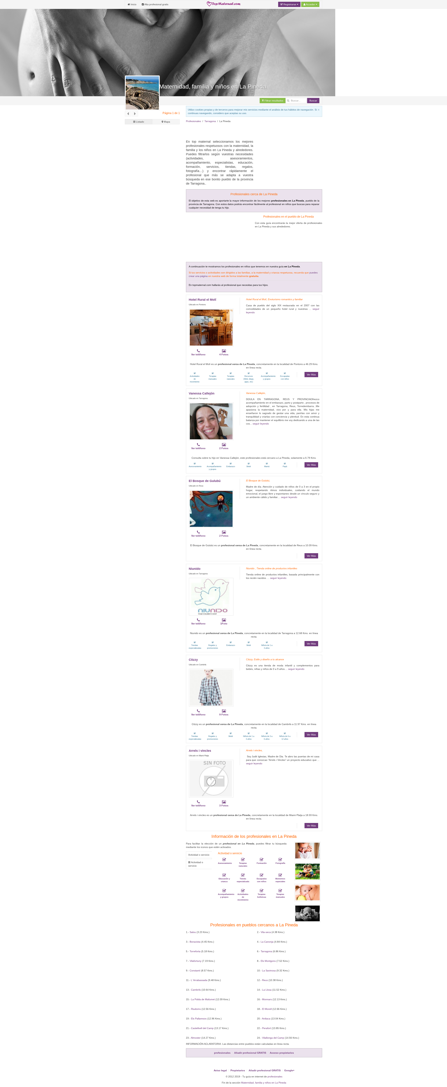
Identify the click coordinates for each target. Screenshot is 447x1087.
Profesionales (193, 121)
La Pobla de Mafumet (203, 999)
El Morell (267, 1009)
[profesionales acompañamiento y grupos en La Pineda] (224, 891)
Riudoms (196, 1009)
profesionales (275, 1076)
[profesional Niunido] (211, 597)
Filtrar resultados (273, 100)
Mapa (166, 121)
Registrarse (290, 4)
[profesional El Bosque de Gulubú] (211, 509)
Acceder (310, 4)
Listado (139, 121)
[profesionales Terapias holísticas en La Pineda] (261, 891)
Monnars (267, 999)
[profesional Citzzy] (211, 688)
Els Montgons (268, 961)
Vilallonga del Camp (273, 1037)
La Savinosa (269, 970)
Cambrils (196, 989)
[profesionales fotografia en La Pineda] (280, 860)
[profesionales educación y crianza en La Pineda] (224, 875)
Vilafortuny (195, 961)
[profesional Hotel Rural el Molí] (211, 327)
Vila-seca (266, 932)
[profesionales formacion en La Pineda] (261, 860)
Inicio (133, 4)
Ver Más (311, 374)
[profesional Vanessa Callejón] (211, 421)
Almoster (196, 1037)
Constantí (195, 970)
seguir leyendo (261, 423)
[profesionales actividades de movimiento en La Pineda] (243, 891)
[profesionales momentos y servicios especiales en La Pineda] (280, 875)
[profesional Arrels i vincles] (211, 778)
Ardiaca (266, 1018)
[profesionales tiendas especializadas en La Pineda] (243, 875)
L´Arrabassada (199, 980)
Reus (265, 980)
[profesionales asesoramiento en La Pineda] (224, 860)
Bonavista (195, 941)
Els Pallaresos (199, 1018)
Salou (193, 932)
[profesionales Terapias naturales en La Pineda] (243, 860)
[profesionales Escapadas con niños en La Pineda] (261, 875)
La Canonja (267, 941)
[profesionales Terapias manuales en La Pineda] (280, 891)
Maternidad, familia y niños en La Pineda (263, 1082)
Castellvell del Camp (202, 1028)
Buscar (313, 100)
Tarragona (210, 121)
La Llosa (267, 989)
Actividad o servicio (198, 854)
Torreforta (195, 951)
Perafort (266, 1028)
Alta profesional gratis (156, 4)
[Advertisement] (249, 131)
